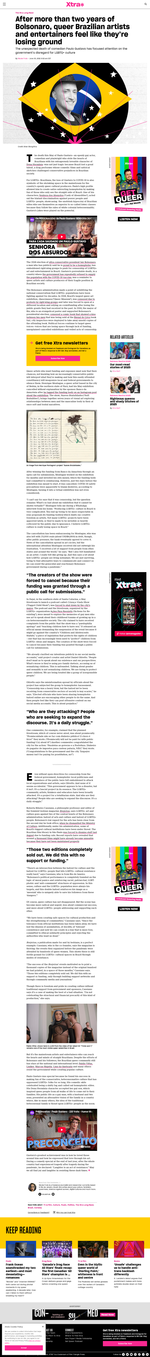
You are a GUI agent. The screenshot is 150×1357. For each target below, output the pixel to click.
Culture (56, 1205)
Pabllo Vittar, (86, 1063)
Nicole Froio (23, 58)
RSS (147, 1354)
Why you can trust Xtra (65, 1213)
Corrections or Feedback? (38, 1213)
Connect (69, 1330)
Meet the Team (48, 1333)
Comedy (38, 1208)
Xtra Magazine (75, 4)
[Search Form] (145, 4)
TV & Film (47, 1205)
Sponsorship (47, 1341)
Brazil (30, 1208)
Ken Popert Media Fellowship (78, 1338)
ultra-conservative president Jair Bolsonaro (72, 262)
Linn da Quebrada (63, 1066)
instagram (135, 1354)
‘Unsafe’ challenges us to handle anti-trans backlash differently (127, 1269)
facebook (123, 1354)
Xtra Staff (116, 371)
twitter (127, 1354)
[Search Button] (145, 4)
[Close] (42, 1326)
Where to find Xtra (74, 1336)
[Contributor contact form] (53, 1194)
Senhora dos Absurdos (51, 195)
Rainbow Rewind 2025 (120, 361)
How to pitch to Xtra (50, 1336)
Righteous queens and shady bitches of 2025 (124, 401)
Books (117, 1261)
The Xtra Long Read (24, 13)
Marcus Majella (43, 1066)
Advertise (45, 1338)
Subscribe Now (58, 358)
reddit (143, 1354)
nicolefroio (46, 1194)
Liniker (30, 1066)
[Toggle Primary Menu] (4, 4)
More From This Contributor (49, 1182)
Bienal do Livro (82, 317)
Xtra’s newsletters (73, 1333)
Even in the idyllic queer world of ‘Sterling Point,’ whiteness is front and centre (90, 1271)
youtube (131, 1354)
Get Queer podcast (74, 1341)
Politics (71, 1205)
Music (63, 1205)
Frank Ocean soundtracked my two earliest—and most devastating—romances (21, 1271)
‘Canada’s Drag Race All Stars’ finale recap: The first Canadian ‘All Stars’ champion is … (57, 1269)
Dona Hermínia (34, 164)
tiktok (139, 1354)
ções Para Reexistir (62, 611)
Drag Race (47, 1261)
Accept (24, 1348)
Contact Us (47, 1330)
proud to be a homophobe (77, 265)
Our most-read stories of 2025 (120, 366)
